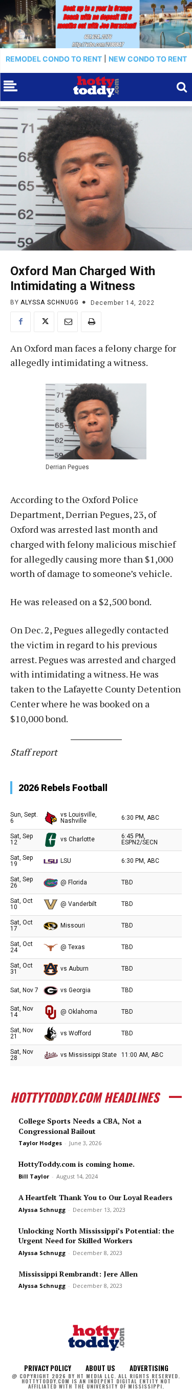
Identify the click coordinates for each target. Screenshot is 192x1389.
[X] (44, 322)
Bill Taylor (33, 1176)
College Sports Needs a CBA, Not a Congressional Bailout (79, 1126)
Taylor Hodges (40, 1143)
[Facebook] (20, 322)
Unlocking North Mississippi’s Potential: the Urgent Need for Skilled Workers (96, 1236)
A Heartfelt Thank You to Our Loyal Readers (95, 1197)
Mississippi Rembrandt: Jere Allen (78, 1274)
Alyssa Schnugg (49, 302)
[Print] (91, 322)
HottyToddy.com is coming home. (76, 1164)
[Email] (67, 322)
